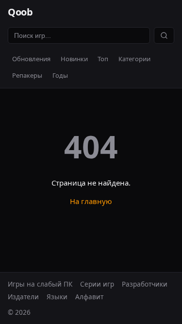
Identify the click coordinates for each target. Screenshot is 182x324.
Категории (134, 58)
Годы (60, 75)
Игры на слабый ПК (40, 284)
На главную (91, 201)
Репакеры (27, 75)
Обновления (31, 58)
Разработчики (144, 284)
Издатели (23, 296)
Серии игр (97, 284)
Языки (57, 296)
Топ (103, 58)
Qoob (20, 11)
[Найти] (164, 35)
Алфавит (89, 296)
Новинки (74, 58)
